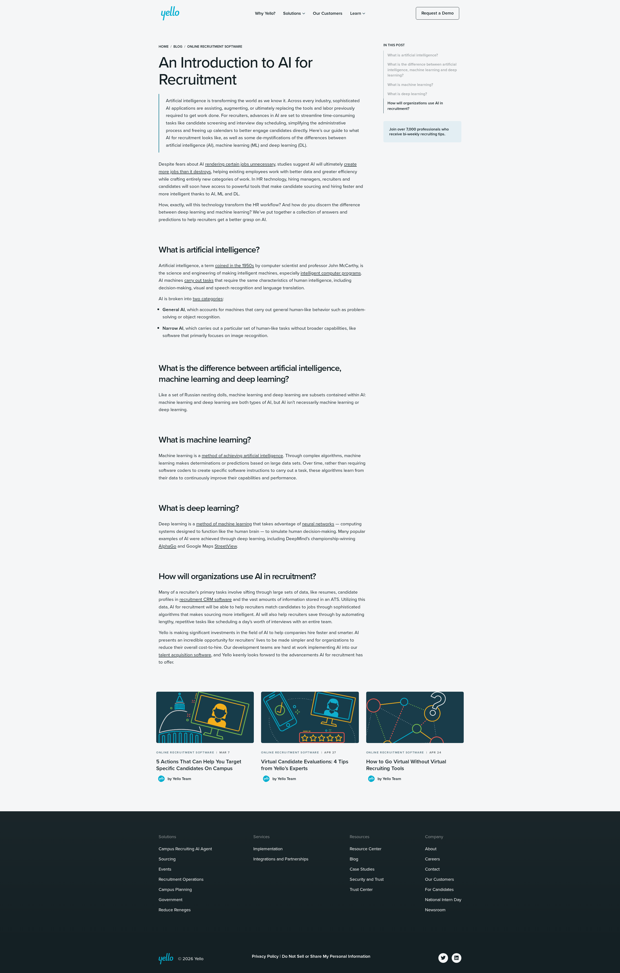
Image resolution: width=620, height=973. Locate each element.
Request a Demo (437, 13)
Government (170, 899)
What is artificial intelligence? (413, 55)
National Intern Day (443, 899)
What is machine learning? (410, 84)
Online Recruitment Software (214, 46)
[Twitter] (443, 958)
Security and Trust (367, 879)
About (430, 849)
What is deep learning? (407, 94)
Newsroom (435, 910)
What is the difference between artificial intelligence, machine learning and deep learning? (422, 69)
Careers (432, 859)
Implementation (268, 849)
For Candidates (439, 889)
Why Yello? (265, 13)
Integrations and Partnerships (280, 859)
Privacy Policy (265, 956)
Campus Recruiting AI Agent (185, 849)
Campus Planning (175, 889)
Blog (177, 46)
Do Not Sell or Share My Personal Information (326, 956)
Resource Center (365, 849)
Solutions (292, 13)
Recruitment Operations (181, 879)
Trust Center (361, 889)
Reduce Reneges (175, 910)
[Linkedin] (456, 958)
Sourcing (167, 859)
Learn (355, 13)
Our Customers (327, 13)
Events (165, 869)
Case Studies (362, 869)
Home (164, 46)
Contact (432, 869)
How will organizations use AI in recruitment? (415, 105)
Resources (359, 837)
